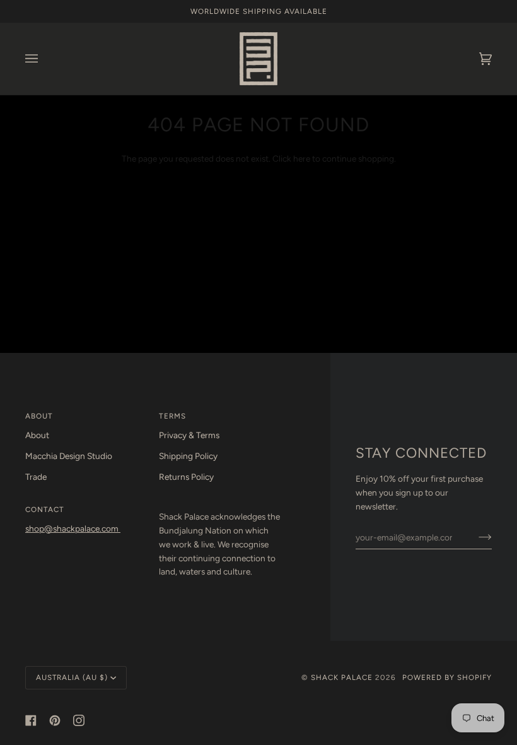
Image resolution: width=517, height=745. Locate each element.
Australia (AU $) (72, 677)
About (37, 435)
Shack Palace (342, 677)
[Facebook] (31, 720)
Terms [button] (172, 416)
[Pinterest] (55, 720)
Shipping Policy (188, 456)
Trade (36, 477)
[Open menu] (44, 59)
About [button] (39, 416)
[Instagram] (78, 720)
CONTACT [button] (44, 509)
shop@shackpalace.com (72, 528)
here (301, 158)
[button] (219, 507)
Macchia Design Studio (68, 456)
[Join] (475, 537)
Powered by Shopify (447, 677)
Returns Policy (186, 477)
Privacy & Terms (189, 435)
